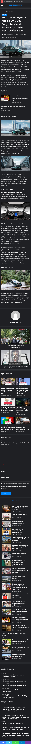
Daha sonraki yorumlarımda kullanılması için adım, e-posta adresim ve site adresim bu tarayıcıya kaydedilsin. (15, 486)
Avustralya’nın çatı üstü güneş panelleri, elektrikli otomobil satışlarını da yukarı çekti (7, 390)
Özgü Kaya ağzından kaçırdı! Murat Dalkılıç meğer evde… (18, 603)
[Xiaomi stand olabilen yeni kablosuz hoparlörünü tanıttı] (8, 402)
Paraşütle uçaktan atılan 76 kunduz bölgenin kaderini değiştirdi (20, 538)
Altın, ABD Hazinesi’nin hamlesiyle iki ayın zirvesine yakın (20, 627)
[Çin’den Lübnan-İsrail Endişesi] (6, 579)
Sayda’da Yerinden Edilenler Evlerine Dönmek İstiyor (20, 640)
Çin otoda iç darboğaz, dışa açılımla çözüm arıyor (22, 427)
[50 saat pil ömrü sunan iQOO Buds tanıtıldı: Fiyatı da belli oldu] (5, 98)
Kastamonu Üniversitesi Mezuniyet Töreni (19, 655)
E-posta (3, 471)
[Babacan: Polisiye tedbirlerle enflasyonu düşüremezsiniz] (6, 531)
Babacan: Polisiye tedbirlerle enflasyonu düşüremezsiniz (19, 530)
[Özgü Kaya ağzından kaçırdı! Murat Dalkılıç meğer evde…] (6, 604)
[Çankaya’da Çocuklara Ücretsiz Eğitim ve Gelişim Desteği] (6, 612)
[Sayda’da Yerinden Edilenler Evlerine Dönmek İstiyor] (6, 642)
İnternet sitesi (5, 477)
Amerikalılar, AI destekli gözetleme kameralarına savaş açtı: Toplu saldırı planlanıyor (22, 390)
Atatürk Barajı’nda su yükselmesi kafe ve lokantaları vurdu (18, 562)
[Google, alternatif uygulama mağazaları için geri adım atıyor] (8, 420)
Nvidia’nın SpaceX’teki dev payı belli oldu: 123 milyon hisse (22, 410)
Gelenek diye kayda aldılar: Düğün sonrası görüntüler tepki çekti (20, 547)
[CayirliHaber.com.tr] (15, 5)
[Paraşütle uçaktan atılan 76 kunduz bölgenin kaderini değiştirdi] (6, 539)
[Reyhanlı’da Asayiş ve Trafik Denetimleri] (6, 649)
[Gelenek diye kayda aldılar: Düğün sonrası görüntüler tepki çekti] (6, 547)
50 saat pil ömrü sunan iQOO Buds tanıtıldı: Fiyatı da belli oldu (20, 98)
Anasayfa (5, 11)
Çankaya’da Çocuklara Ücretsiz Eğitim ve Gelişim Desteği (20, 611)
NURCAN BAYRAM (8, 34)
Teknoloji (11, 11)
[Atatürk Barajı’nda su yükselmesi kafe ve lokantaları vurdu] (6, 563)
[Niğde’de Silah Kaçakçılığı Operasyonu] (6, 516)
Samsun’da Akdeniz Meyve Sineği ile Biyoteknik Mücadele (20, 508)
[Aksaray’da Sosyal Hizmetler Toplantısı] (6, 524)
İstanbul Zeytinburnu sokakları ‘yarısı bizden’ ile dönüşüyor (20, 570)
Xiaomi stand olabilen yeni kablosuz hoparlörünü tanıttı (8, 409)
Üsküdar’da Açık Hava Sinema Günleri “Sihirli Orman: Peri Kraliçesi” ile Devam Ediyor (19, 586)
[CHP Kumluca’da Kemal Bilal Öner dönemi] (6, 596)
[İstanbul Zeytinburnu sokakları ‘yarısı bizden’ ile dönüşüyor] (6, 571)
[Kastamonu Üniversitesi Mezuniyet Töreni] (6, 657)
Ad (2, 465)
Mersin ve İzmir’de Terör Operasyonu (19, 554)
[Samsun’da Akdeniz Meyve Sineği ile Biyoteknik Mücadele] (6, 508)
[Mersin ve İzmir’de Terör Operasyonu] (6, 555)
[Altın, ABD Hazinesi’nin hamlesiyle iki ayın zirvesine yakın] (6, 628)
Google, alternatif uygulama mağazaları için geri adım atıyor (8, 427)
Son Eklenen (15, 501)
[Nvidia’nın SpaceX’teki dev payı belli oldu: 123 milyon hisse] (23, 402)
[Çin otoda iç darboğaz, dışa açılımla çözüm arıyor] (23, 420)
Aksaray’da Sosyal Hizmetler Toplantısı (14, 1)
